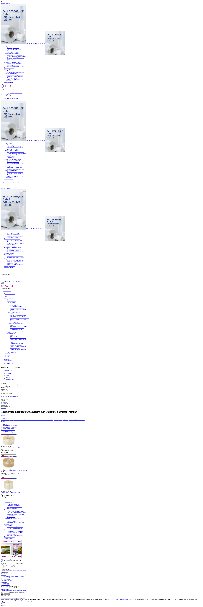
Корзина (7, 598)
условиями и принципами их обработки (123, 599)
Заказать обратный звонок (19, 570)
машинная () (6, 396)
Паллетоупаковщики (69, 420)
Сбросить (3, 408)
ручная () (15, 396)
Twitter (7, 375)
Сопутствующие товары (16, 343)
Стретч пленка (14, 305)
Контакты (3, 575)
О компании (4, 573)
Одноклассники (10, 379)
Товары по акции (80, 420)
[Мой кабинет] (2, 185)
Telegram (8, 377)
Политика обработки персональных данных (13, 576)
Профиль (22, 598)
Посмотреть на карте (16, 93)
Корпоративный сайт (6, 580)
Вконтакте (8, 373)
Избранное (17, 598)
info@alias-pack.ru (7, 370)
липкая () (5, 403)
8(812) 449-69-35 (5, 94)
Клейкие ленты (14, 336)
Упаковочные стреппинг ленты (18, 326)
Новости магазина (7, 562)
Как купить (4, 582)
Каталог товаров (11, 301)
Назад (8, 299)
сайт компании (7, 291)
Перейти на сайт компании (10, 98)
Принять (3, 602)
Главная (3, 598)
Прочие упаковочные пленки (18, 315)
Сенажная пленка (46, 420)
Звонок (12, 598)
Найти (2, 605)
